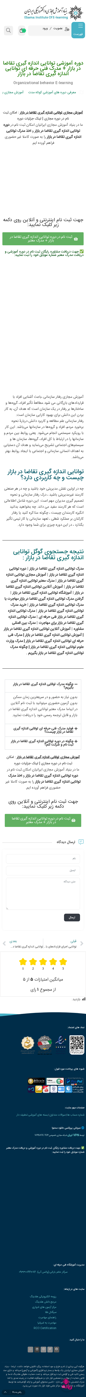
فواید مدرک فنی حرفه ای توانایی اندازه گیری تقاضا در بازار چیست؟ (43, 730)
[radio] (63, 964)
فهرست (78, 34)
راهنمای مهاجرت (47, 1317)
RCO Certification (45, 1328)
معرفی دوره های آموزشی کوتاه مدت (52, 92)
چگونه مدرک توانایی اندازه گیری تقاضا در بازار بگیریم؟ (43, 686)
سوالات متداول (57, 1115)
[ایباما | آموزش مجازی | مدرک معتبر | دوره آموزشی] (43, 12)
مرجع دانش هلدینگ (45, 1302)
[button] (43, 686)
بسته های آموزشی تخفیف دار (32, 1115)
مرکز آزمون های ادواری (44, 1307)
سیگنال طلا (50, 1312)
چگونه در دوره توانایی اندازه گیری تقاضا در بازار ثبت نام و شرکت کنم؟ (42, 743)
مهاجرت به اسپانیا (47, 1323)
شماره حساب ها (75, 1115)
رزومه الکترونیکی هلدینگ (43, 1296)
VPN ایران (73, 1135)
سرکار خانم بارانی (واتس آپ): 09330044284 (43, 1272)
